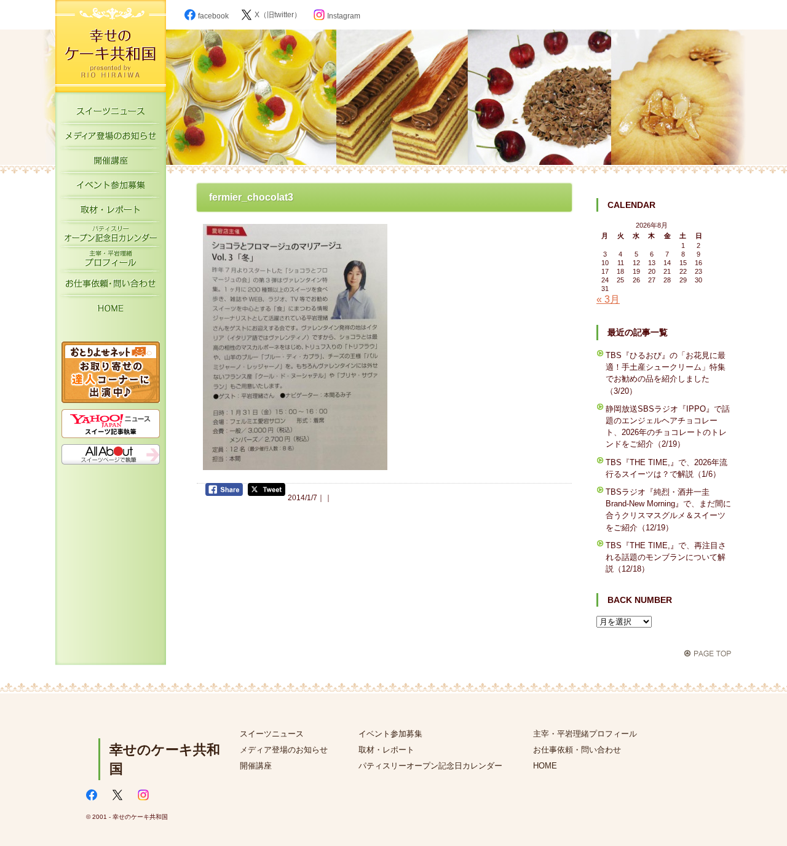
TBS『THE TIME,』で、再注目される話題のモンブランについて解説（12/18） (666, 557)
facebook (213, 16)
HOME (110, 310)
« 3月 (608, 299)
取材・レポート (110, 212)
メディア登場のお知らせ (110, 138)
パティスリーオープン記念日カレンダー (110, 237)
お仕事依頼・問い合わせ (577, 749)
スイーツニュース (110, 114)
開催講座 (110, 163)
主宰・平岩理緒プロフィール (110, 261)
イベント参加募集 (110, 187)
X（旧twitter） (278, 14)
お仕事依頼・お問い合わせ (110, 286)
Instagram (343, 16)
